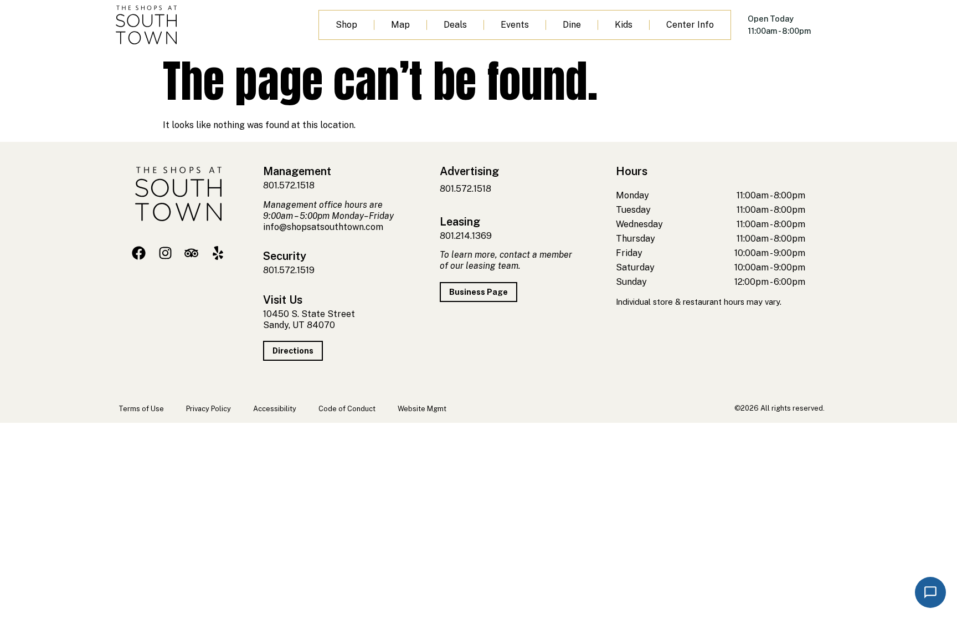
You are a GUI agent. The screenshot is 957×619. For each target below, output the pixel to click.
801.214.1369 (466, 236)
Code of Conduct (346, 409)
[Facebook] (138, 253)
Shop (346, 24)
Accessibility (274, 409)
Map (400, 24)
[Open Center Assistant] (930, 592)
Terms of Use (141, 409)
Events (515, 24)
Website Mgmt (422, 409)
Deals (455, 24)
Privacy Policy (208, 409)
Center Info (690, 24)
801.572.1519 (289, 270)
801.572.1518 (289, 185)
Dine (572, 24)
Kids (623, 24)
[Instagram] (165, 253)
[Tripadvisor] (191, 253)
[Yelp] (218, 253)
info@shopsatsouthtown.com (323, 227)
